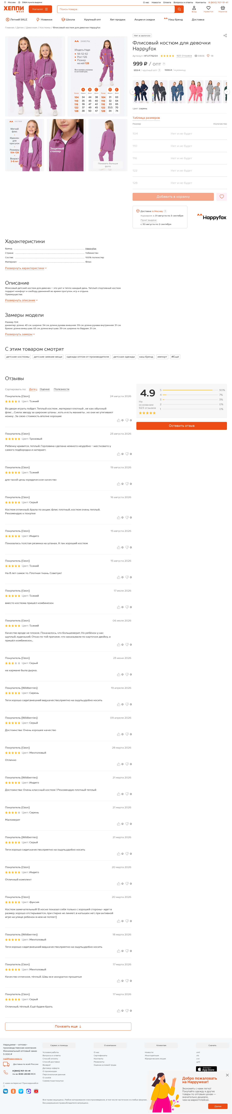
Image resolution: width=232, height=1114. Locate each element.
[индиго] (177, 91)
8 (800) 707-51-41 (218, 2)
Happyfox (90, 248)
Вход (194, 12)
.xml (198, 1052)
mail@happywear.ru (12, 1059)
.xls (197, 1055)
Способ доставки (51, 1062)
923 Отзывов (184, 55)
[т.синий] (141, 91)
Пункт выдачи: (149, 220)
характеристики (24, 268)
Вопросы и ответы (183, 2)
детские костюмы (18, 356)
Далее (217, 1106)
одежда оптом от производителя (88, 356)
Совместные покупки (53, 1081)
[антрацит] (159, 91)
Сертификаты (100, 1055)
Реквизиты (99, 1062)
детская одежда (124, 356)
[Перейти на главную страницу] (14, 9)
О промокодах (50, 1071)
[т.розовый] (195, 91)
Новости (156, 2)
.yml (198, 1062)
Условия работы (51, 1052)
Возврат (47, 1065)
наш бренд (146, 356)
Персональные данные (54, 1074)
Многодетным (152, 1055)
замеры (18, 334)
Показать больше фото (108, 165)
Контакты (201, 2)
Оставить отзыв (182, 426)
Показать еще (66, 1026)
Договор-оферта (51, 1068)
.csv (198, 1059)
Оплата (167, 2)
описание (20, 300)
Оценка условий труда (105, 1065)
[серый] (213, 91)
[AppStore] (206, 1069)
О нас (146, 2)
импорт (162, 356)
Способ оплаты (50, 1059)
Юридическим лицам (155, 1059)
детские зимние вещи (48, 356)
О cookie (47, 1078)
